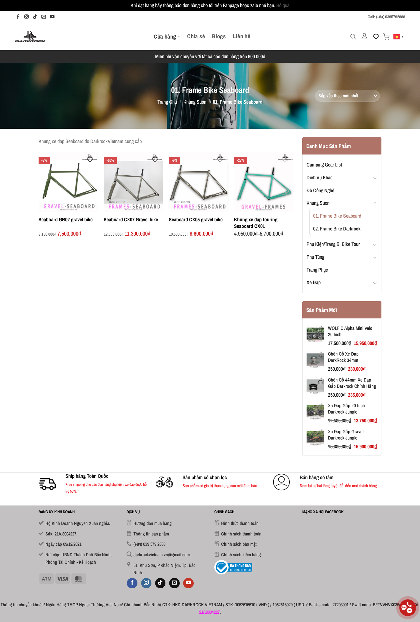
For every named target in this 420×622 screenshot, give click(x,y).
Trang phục (317, 269)
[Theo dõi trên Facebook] (18, 17)
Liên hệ (241, 36)
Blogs (219, 36)
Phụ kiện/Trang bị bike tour (333, 244)
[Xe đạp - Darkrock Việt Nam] (30, 36)
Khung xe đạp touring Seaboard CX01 (255, 223)
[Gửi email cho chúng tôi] (43, 17)
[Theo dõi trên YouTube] (52, 17)
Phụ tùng (315, 256)
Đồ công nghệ (320, 190)
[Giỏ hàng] (386, 37)
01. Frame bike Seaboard (337, 215)
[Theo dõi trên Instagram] (26, 17)
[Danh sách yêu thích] (376, 36)
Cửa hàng (165, 36)
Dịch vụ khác (320, 177)
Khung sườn (194, 101)
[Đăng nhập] (364, 36)
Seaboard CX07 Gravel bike (131, 219)
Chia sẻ (196, 36)
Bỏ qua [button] (282, 5)
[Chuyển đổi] (374, 178)
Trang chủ (167, 101)
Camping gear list (324, 164)
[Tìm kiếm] (353, 36)
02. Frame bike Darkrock (337, 228)
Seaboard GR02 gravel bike (66, 219)
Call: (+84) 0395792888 (386, 17)
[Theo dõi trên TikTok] (35, 17)
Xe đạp (314, 282)
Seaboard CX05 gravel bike (196, 219)
